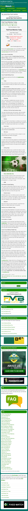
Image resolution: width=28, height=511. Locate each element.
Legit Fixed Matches (5, 450)
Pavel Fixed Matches (6, 467)
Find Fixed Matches (5, 436)
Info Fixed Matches (5, 313)
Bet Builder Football (5, 485)
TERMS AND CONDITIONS (16, 10)
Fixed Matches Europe (6, 458)
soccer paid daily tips (17, 276)
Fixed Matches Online (6, 444)
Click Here (3, 350)
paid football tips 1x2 (8, 276)
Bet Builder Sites (4, 489)
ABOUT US (8, 10)
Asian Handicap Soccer (6, 331)
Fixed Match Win (5, 464)
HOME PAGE (3, 8)
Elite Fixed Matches (5, 447)
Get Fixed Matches (5, 311)
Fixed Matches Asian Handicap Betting (9, 333)
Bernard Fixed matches (6, 441)
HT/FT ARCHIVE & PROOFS (10, 8)
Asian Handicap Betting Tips (7, 325)
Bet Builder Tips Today (5, 491)
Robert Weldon (5, 23)
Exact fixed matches (5, 459)
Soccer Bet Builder (5, 497)
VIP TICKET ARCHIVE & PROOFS (21, 8)
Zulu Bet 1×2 (4, 452)
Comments (15, 25)
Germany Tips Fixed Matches (7, 438)
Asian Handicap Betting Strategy (7, 329)
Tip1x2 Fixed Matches (6, 439)
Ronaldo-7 (3, 465)
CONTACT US (24, 10)
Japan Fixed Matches (6, 453)
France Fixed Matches (6, 461)
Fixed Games (4, 435)
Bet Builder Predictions (6, 487)
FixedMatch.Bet (5, 260)
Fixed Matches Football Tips (6, 1)
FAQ (3, 10)
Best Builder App (4, 482)
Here (2, 390)
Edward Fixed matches (6, 443)
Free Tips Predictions (7, 25)
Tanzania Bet (4, 456)
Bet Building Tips (4, 493)
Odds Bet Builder (4, 495)
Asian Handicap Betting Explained (8, 327)
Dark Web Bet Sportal (6, 455)
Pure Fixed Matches (5, 446)
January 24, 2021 (13, 23)
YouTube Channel (9, 48)
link (17, 391)
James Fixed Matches (6, 414)
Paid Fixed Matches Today (9, 22)
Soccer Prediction (5, 449)
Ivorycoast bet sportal (6, 462)
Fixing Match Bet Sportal (6, 468)
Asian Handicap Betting (6, 323)
